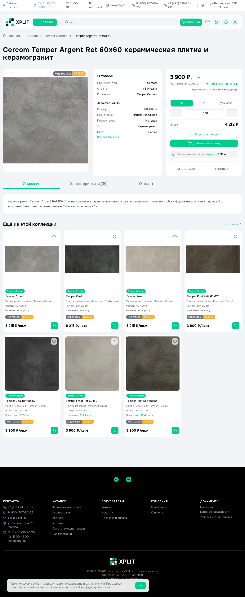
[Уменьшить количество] (176, 113)
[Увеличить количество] (232, 113)
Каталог (107, 507)
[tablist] (89, 184)
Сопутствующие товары (68, 528)
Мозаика (58, 523)
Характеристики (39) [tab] (89, 183)
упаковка (226, 103)
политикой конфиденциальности (88, 587)
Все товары (230, 224)
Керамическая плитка (66, 507)
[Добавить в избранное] (54, 236)
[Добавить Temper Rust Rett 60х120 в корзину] (236, 326)
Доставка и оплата (114, 518)
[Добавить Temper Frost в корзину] (175, 326)
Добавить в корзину (206, 143)
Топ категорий (62, 534)
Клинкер (57, 518)
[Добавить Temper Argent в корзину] (54, 326)
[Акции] (216, 22)
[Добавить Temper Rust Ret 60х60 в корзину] (175, 430)
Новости (107, 512)
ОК (140, 585)
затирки (210, 154)
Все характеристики (108, 137)
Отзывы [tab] (146, 183)
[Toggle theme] (235, 22)
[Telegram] (116, 479)
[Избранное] (226, 22)
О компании (159, 507)
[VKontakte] (128, 479)
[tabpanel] (122, 204)
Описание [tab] (31, 183)
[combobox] (122, 22)
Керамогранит (61, 512)
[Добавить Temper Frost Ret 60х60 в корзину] (115, 430)
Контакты (157, 512)
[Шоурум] (207, 22)
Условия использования (216, 517)
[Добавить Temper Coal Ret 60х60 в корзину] (54, 430)
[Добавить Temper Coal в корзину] (115, 326)
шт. (204, 103)
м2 (182, 103)
